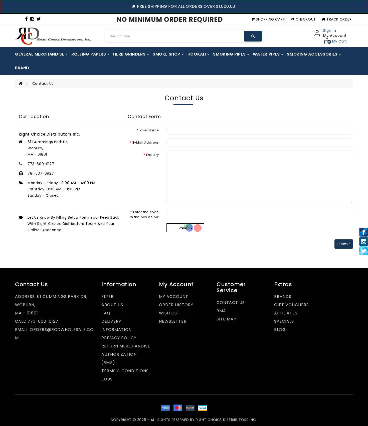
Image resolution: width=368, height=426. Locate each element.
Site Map (226, 319)
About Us (112, 305)
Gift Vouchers (291, 305)
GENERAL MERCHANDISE (40, 54)
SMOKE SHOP (167, 54)
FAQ (105, 313)
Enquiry (152, 154)
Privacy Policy (118, 338)
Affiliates (285, 313)
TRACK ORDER (338, 19)
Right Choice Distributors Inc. (226, 419)
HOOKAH (197, 54)
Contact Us (43, 83)
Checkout (305, 19)
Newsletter (173, 321)
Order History (176, 305)
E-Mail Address (145, 142)
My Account (173, 296)
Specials (284, 321)
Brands (282, 296)
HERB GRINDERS (129, 54)
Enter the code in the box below (144, 214)
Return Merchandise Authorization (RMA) (125, 354)
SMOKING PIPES (230, 54)
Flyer (107, 296)
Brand (22, 68)
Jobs (107, 379)
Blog (280, 329)
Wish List (169, 313)
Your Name (149, 130)
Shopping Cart (270, 19)
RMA (221, 311)
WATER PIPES (267, 54)
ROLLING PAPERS (89, 54)
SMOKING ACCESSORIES (312, 54)
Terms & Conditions (125, 371)
